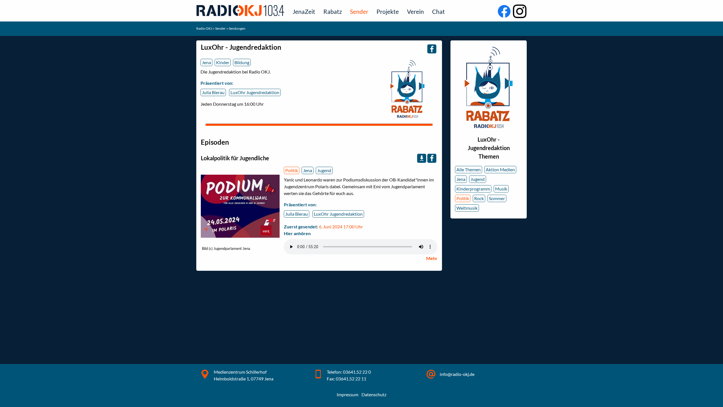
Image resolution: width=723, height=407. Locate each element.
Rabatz (332, 11)
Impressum (347, 394)
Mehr (431, 258)
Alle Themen (468, 169)
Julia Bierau (213, 92)
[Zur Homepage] (241, 10)
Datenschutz (374, 394)
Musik (501, 188)
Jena (206, 62)
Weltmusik (467, 208)
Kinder (222, 62)
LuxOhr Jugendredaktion (254, 92)
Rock (479, 198)
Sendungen (237, 28)
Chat (438, 11)
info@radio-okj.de (457, 374)
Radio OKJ (204, 28)
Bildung (241, 62)
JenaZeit (304, 11)
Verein (415, 11)
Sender (359, 11)
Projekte (387, 11)
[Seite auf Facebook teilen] (431, 48)
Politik (291, 170)
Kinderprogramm (473, 188)
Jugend (324, 170)
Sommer (497, 198)
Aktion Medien (500, 169)
